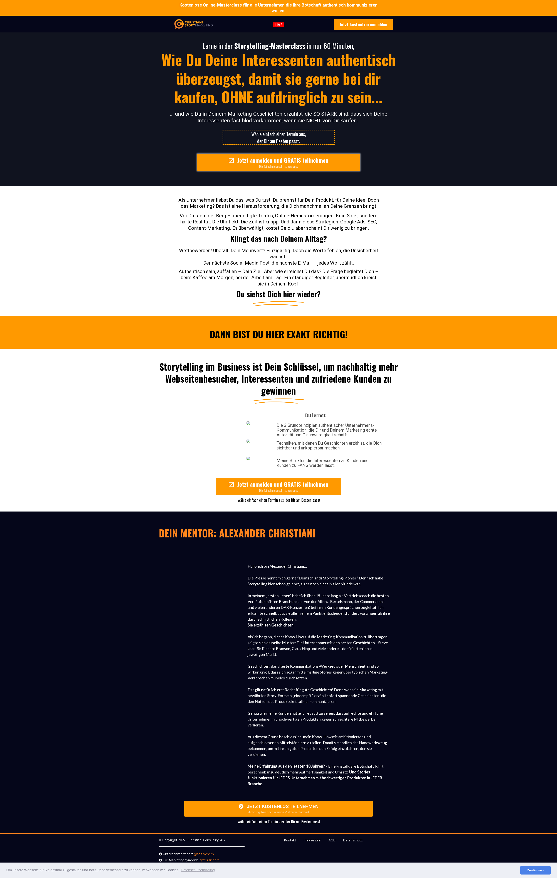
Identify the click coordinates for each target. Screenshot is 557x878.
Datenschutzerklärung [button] (198, 870)
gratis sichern (204, 854)
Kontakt (290, 840)
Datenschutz (353, 840)
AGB (332, 840)
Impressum (312, 840)
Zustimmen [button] (535, 870)
